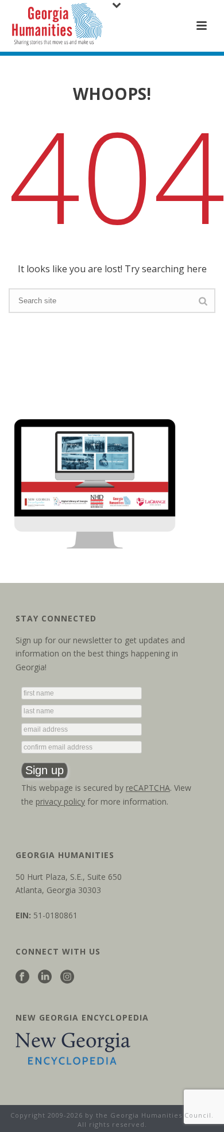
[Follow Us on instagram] (67, 977)
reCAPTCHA (148, 787)
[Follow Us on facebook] (22, 977)
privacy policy (60, 801)
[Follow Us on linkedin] (45, 977)
